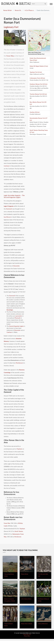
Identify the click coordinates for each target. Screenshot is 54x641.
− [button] (30, 34)
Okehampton (16, 534)
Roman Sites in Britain (21, 10)
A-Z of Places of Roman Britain (34, 10)
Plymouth (17, 318)
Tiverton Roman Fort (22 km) (38, 94)
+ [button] (30, 32)
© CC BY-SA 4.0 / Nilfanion (11, 45)
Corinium (6, 166)
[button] (30, 36)
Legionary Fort (11, 27)
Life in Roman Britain (26, 599)
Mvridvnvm (17, 537)
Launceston (18, 316)
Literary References (43, 623)
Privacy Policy (27, 636)
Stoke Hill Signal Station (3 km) (39, 66)
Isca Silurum (7, 217)
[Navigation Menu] (51, 4)
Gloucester (16, 266)
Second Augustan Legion (16, 326)
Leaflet (37, 50)
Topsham (19, 449)
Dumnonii (9, 209)
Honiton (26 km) (34, 112)
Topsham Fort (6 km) (36, 72)
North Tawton (19, 531)
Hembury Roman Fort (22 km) (38, 84)
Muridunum (19, 363)
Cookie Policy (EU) (27, 634)
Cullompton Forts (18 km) (37, 78)
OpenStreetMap (42, 50)
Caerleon (9, 332)
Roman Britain (7, 10)
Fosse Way (10, 56)
